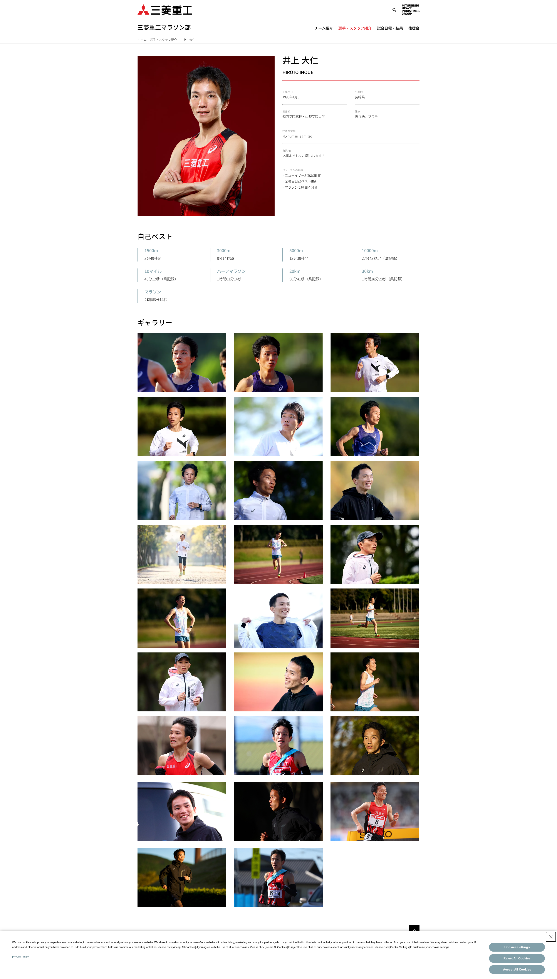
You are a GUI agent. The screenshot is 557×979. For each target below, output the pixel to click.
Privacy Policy (20, 956)
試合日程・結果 (390, 28)
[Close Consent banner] (551, 937)
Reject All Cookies (516, 958)
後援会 (413, 28)
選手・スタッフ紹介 (355, 28)
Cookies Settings (517, 947)
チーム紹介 (324, 28)
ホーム (142, 39)
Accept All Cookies (517, 969)
